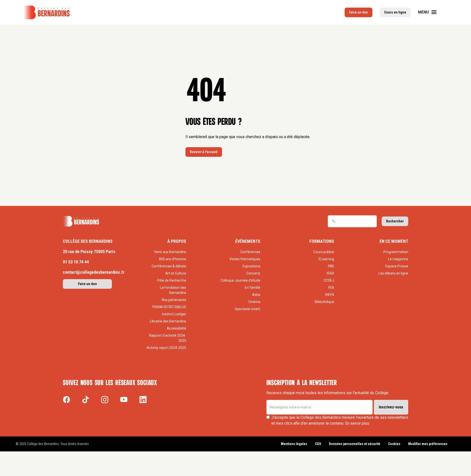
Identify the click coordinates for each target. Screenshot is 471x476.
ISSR (330, 273)
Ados (256, 295)
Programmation (395, 252)
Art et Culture (175, 273)
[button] (430, 12)
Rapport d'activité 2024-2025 (167, 338)
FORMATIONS (321, 241)
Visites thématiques (244, 259)
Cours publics (324, 252)
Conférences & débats (169, 266)
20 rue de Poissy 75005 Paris (89, 251)
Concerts (253, 273)
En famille (252, 287)
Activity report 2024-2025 (166, 348)
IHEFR (329, 295)
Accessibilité (176, 328)
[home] (47, 12)
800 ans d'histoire (172, 259)
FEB (331, 287)
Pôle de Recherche (171, 280)
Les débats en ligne (393, 273)
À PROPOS (176, 241)
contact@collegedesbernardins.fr (93, 272)
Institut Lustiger (174, 314)
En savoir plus (357, 423)
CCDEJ (329, 280)
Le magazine (398, 259)
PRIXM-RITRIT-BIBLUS (169, 307)
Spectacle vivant (247, 309)
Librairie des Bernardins (168, 321)
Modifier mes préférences (427, 444)
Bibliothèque (324, 302)
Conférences (250, 252)
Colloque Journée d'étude (240, 280)
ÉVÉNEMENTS (247, 241)
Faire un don (87, 284)
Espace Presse (396, 266)
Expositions (251, 266)
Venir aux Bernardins (170, 252)
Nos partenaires (174, 300)
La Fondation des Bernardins (173, 290)
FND (331, 266)
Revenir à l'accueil (204, 152)
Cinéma (254, 302)
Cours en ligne (395, 12)
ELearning (326, 259)
